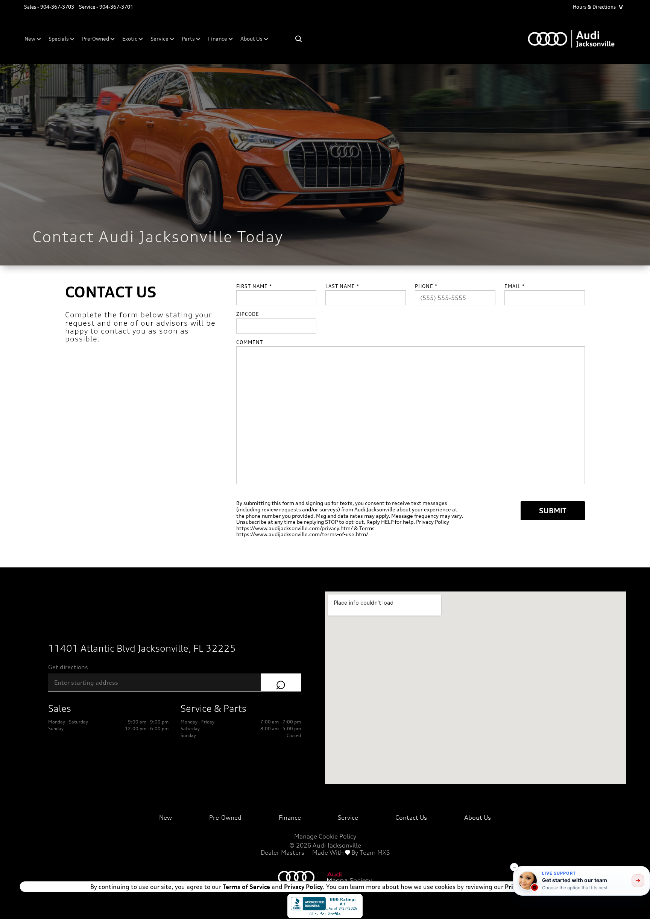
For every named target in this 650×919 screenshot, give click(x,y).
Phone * (426, 286)
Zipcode (247, 314)
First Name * (254, 286)
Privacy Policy (302, 886)
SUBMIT (552, 510)
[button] (514, 867)
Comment (249, 342)
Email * (514, 286)
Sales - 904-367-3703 (49, 7)
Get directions (68, 667)
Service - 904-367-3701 (106, 7)
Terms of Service (246, 886)
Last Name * (342, 286)
